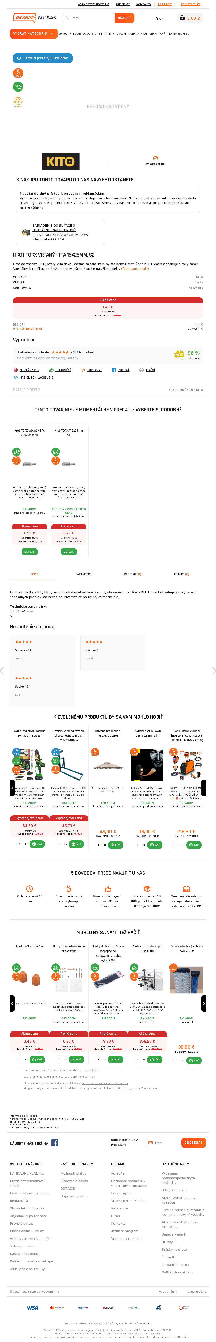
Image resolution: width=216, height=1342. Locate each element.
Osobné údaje (197, 1291)
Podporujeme (121, 1193)
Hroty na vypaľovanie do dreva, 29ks (69, 948)
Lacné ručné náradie (36, 1076)
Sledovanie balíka (74, 1181)
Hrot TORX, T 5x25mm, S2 (69, 432)
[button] (37, 844)
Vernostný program (93, 4)
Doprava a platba (74, 1196)
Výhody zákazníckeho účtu (30, 1239)
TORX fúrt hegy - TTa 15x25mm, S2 (136, 1088)
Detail (29, 552)
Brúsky (167, 1242)
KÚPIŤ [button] (39, 844)
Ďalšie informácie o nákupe (31, 1261)
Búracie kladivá (173, 1234)
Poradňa (117, 1173)
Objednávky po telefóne (28, 1216)
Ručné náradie (83, 33)
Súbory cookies (22, 1246)
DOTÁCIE (68, 1189)
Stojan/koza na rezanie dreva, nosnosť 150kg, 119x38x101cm (68, 736)
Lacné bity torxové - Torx (80, 1076)
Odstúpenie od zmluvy (27, 1269)
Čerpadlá (169, 1257)
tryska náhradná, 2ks (29, 946)
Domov (63, 33)
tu (149, 1323)
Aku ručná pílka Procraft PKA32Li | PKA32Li (30, 733)
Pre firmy (123, 4)
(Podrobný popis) (135, 269)
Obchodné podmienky (27, 1208)
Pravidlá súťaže (22, 1223)
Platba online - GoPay (27, 1231)
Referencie (119, 1208)
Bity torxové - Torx (122, 33)
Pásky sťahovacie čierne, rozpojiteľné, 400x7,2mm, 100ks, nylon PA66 (108, 952)
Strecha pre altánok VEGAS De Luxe (108, 733)
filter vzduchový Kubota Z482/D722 (187, 948)
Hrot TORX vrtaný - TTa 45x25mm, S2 (29, 432)
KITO (199, 277)
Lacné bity (56, 1076)
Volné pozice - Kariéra (128, 1201)
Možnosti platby (73, 1173)
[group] (29, 788)
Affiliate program (124, 1231)
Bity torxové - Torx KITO (186, 390)
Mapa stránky (168, 1291)
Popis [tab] (34, 574)
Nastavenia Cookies (25, 1254)
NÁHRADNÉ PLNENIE (27, 1173)
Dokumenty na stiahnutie (30, 1193)
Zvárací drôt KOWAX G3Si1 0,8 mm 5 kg (147, 733)
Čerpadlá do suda (175, 1265)
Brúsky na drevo (174, 1250)
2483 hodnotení (82, 352)
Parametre (84, 574)
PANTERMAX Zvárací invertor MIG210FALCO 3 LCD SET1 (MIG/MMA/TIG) (186, 736)
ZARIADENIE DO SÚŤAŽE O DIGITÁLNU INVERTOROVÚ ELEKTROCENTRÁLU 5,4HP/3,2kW (60, 230)
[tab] (132, 574)
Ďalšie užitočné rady (177, 1272)
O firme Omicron (175, 1190)
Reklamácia (19, 1201)
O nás (115, 1216)
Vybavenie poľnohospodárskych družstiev (178, 1178)
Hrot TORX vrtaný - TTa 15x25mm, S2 (105, 1083)
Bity (101, 33)
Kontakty (143, 4)
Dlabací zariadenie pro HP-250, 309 (147, 948)
